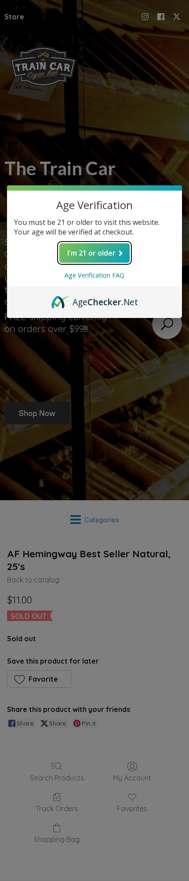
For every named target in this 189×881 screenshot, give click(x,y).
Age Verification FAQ (94, 275)
